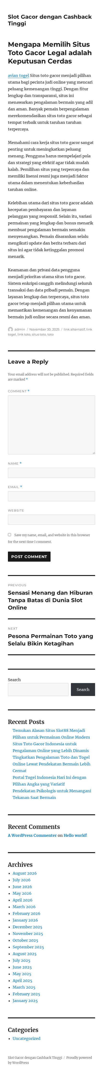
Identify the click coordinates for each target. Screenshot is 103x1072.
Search (14, 679)
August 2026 (25, 873)
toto (50, 334)
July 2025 (21, 960)
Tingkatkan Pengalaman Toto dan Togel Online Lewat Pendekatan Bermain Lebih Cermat (52, 764)
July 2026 (22, 880)
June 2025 (22, 967)
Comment (19, 391)
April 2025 (22, 980)
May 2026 (22, 893)
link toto (23, 334)
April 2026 (23, 900)
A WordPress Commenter (32, 835)
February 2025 (26, 994)
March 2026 (24, 906)
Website (16, 510)
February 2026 (26, 913)
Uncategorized (26, 1038)
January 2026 (25, 920)
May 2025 (22, 973)
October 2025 (25, 940)
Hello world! (75, 835)
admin (20, 329)
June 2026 (22, 886)
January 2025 (25, 1000)
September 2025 (28, 947)
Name (15, 464)
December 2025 (27, 926)
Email (15, 487)
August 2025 (25, 953)
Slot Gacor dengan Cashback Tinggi (35, 1058)
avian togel (18, 75)
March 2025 (24, 987)
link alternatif (74, 329)
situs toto (39, 334)
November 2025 (28, 933)
